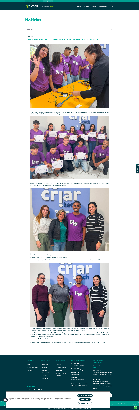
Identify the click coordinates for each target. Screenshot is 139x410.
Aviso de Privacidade (58, 399)
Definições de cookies (85, 403)
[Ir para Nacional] (32, 6)
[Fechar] (107, 394)
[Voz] (137, 168)
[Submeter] (111, 29)
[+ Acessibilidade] (137, 171)
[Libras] (137, 165)
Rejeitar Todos (85, 399)
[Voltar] (25, 39)
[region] (58, 399)
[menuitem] (28, 1)
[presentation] (28, 1)
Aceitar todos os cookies (85, 395)
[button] (5, 400)
